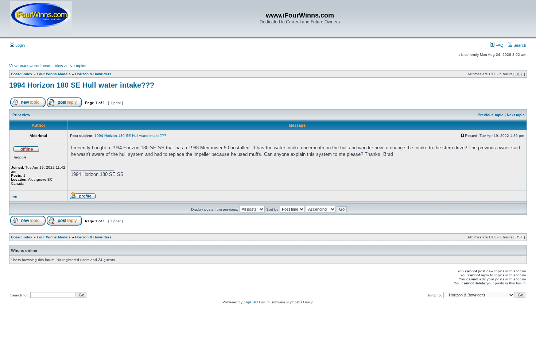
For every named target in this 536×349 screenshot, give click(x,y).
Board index (21, 74)
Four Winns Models (54, 74)
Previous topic (491, 115)
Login (19, 45)
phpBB (249, 302)
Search (519, 45)
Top (14, 196)
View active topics (70, 66)
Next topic (516, 115)
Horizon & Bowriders (93, 74)
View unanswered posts (30, 66)
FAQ (499, 45)
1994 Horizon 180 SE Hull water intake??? (81, 85)
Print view (21, 115)
